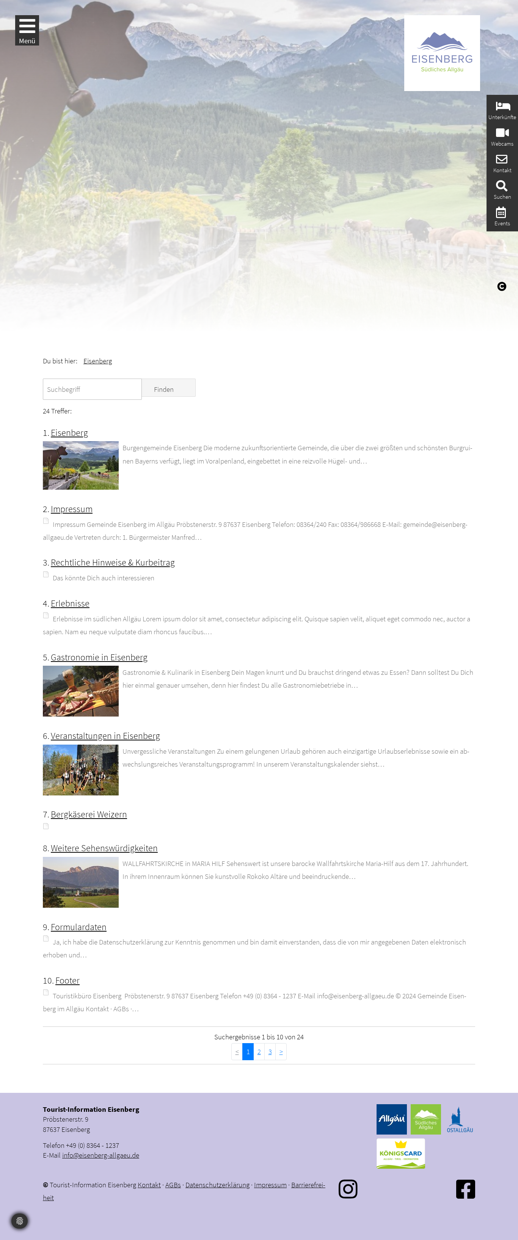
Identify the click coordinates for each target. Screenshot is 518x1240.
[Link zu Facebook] (465, 1189)
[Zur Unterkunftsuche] (502, 108)
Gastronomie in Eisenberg (99, 657)
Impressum (72, 508)
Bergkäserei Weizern (89, 814)
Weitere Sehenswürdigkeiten (104, 847)
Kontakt (149, 1184)
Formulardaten (79, 926)
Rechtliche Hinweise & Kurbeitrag (113, 562)
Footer (67, 980)
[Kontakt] (500, 161)
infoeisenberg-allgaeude (100, 1155)
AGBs (173, 1184)
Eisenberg (97, 360)
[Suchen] (500, 188)
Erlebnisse (70, 603)
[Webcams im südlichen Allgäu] (501, 134)
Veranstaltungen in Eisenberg (105, 735)
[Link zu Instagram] (348, 1189)
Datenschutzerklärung (217, 1184)
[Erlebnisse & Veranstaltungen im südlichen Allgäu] (500, 214)
